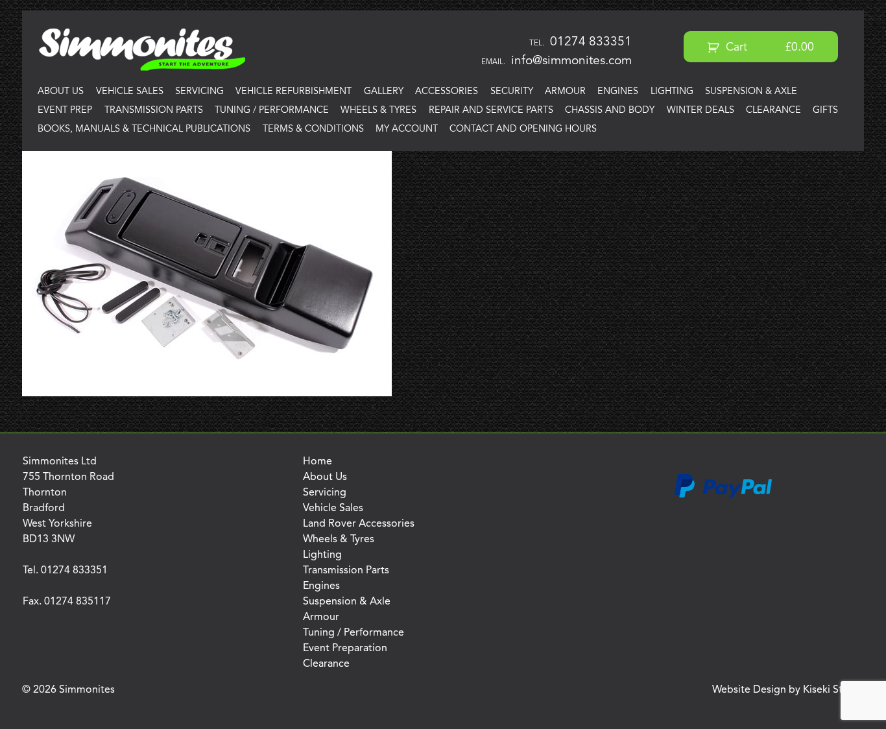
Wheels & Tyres (378, 110)
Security (511, 92)
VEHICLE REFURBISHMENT (293, 92)
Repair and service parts (491, 110)
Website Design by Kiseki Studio (788, 690)
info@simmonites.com (571, 60)
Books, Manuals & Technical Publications (144, 129)
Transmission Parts (153, 110)
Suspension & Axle (751, 92)
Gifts (825, 110)
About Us (61, 92)
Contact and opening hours (523, 129)
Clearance (773, 110)
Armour (565, 92)
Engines (617, 92)
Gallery (383, 92)
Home (317, 462)
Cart (768, 47)
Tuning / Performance (272, 110)
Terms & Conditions (313, 129)
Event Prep (65, 110)
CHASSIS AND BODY (609, 110)
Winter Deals (700, 110)
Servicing (199, 92)
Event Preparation (345, 648)
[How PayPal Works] (723, 495)
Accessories (446, 92)
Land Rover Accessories (358, 524)
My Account (407, 129)
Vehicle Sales (129, 92)
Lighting (672, 92)
